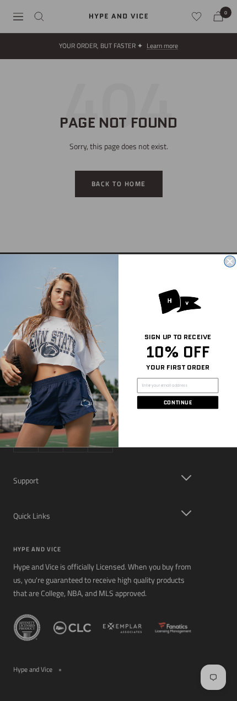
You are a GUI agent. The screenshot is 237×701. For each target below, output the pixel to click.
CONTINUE (178, 402)
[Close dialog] (229, 261)
